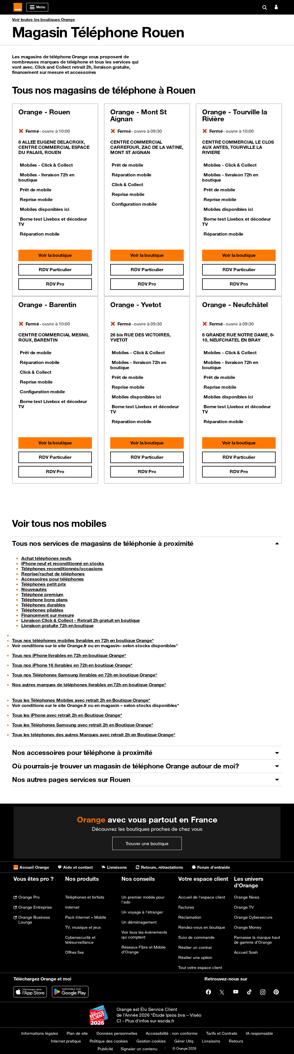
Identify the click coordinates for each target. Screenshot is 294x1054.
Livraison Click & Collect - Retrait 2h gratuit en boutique (80, 620)
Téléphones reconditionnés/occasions (62, 568)
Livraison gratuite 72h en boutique (57, 625)
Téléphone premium (42, 594)
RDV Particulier (55, 269)
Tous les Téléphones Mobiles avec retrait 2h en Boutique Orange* (81, 700)
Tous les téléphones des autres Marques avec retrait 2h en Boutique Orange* (93, 734)
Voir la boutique (54, 255)
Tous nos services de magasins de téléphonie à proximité (103, 543)
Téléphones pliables (42, 610)
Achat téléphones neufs (46, 558)
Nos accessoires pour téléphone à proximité (82, 752)
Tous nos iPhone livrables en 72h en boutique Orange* (69, 655)
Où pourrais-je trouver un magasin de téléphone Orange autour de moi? (125, 766)
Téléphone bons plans (44, 599)
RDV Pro (55, 284)
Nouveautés (34, 589)
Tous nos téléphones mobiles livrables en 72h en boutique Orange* (83, 640)
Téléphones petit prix (43, 584)
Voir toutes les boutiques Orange (43, 19)
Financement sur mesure (47, 615)
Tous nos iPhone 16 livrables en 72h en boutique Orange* (72, 665)
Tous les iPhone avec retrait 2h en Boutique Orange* (67, 715)
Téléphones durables (43, 605)
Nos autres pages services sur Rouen (71, 779)
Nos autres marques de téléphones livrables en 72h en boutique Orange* (89, 684)
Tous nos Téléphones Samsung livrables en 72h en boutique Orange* (84, 675)
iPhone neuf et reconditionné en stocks (62, 563)
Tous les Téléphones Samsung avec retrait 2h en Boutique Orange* (82, 725)
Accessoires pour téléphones (52, 579)
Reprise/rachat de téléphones (53, 574)
